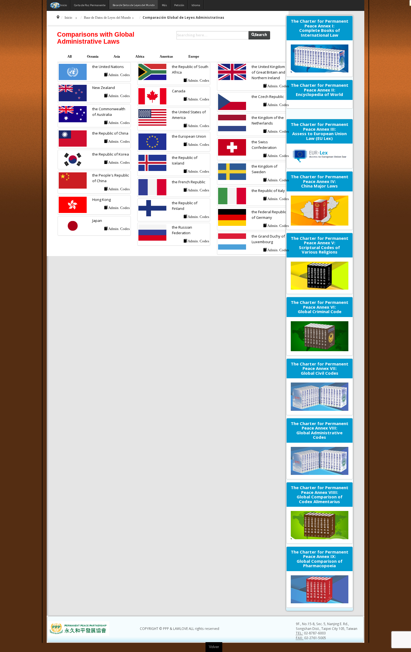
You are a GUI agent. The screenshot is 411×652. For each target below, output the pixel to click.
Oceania (92, 56)
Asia (117, 56)
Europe (193, 56)
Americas (166, 56)
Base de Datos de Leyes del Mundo (107, 18)
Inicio (68, 18)
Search (261, 34)
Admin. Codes (119, 75)
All (69, 56)
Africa (139, 56)
